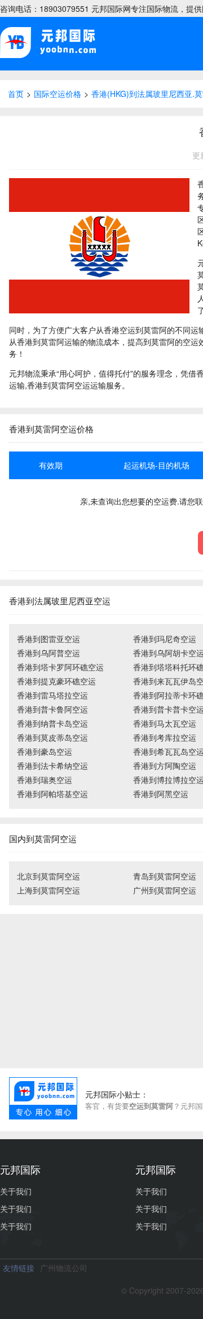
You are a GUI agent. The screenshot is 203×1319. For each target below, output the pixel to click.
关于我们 (16, 1191)
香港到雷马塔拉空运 (52, 695)
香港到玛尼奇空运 (164, 638)
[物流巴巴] (48, 55)
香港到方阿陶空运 (164, 765)
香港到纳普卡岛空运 (52, 723)
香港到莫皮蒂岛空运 (52, 737)
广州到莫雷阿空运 (164, 890)
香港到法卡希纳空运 (52, 765)
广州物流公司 (63, 1267)
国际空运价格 (57, 93)
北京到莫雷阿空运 (48, 876)
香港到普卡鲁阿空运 (52, 709)
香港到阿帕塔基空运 (52, 793)
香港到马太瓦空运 (164, 723)
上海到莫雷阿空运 (48, 890)
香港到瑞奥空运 (44, 779)
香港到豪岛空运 (44, 751)
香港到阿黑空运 (160, 793)
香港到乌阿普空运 (48, 652)
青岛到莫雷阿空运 (164, 876)
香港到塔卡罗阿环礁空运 (60, 666)
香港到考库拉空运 (164, 737)
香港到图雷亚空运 (48, 638)
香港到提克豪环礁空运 (56, 681)
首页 (16, 93)
